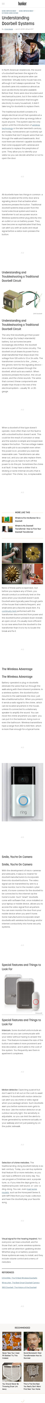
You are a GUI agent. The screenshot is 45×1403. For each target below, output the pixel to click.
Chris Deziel (8, 29)
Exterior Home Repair (10, 13)
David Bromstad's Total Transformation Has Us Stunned (33, 1355)
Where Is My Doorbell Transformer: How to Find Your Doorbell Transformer (28, 529)
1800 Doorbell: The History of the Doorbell (19, 1287)
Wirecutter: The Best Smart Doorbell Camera (20, 1283)
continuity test (9, 611)
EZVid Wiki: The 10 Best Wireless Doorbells (19, 1278)
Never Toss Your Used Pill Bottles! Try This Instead (10, 1355)
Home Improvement (9, 11)
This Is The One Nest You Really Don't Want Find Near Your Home (32, 1386)
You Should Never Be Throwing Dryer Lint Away (10, 1386)
